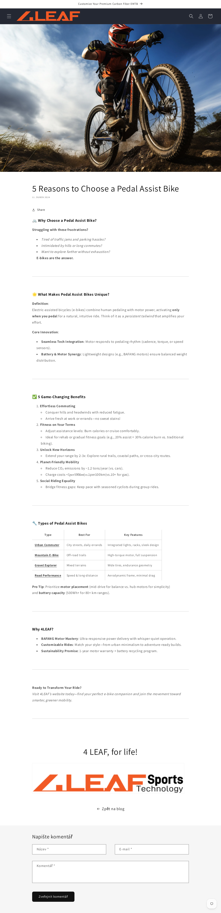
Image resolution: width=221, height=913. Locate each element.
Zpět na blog (113, 808)
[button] (9, 16)
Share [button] (41, 210)
